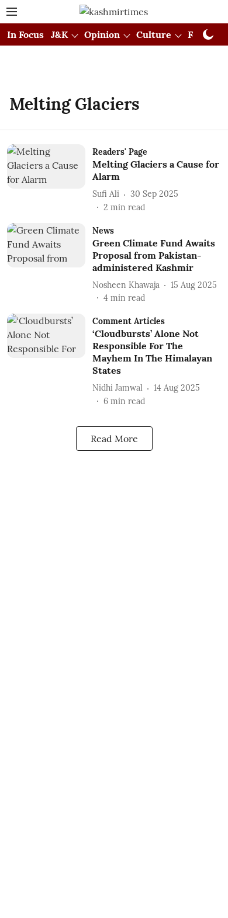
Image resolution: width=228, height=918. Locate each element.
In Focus (25, 34)
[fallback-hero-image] (49, 179)
